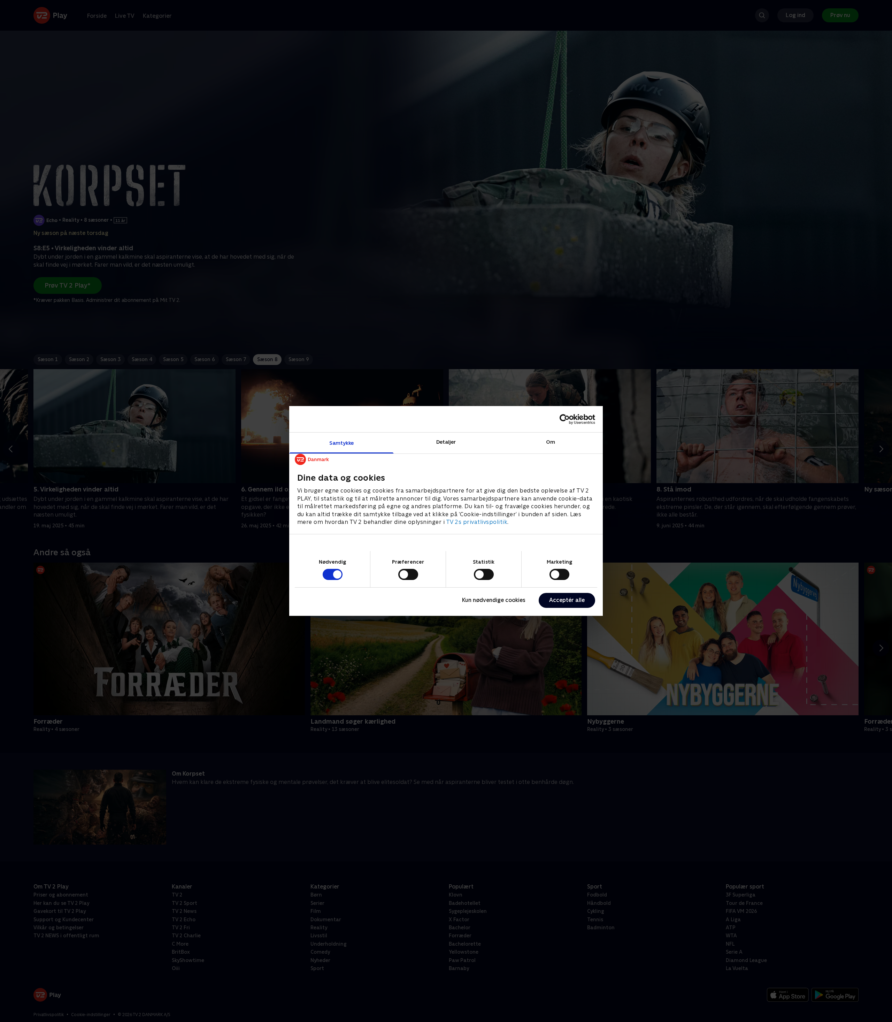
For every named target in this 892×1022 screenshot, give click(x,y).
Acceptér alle (567, 600)
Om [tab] (550, 442)
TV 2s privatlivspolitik (477, 522)
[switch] (408, 574)
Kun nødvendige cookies (493, 600)
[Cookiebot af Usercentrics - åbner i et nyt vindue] (564, 419)
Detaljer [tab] (446, 442)
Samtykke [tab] (341, 443)
